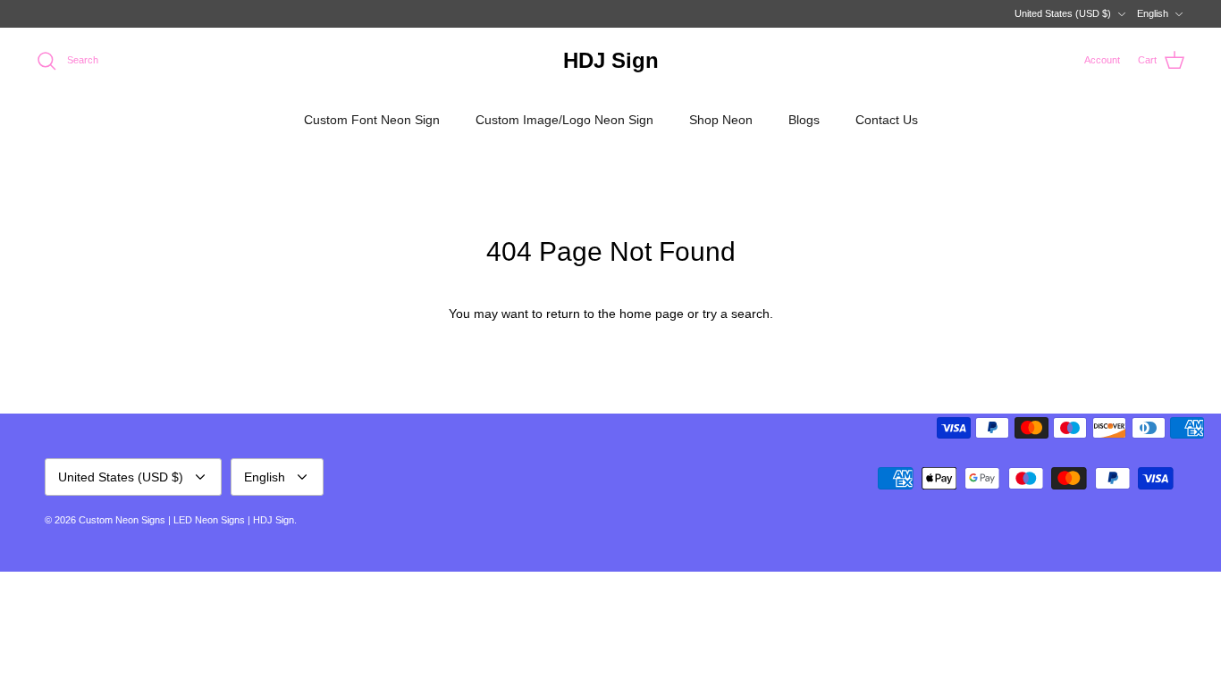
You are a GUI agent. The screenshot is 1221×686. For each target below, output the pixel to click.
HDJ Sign (273, 519)
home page (651, 313)
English (1152, 13)
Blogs (804, 120)
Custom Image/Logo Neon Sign (564, 120)
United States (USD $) (1063, 13)
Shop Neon (721, 120)
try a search (736, 313)
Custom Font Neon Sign (372, 120)
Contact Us (886, 120)
